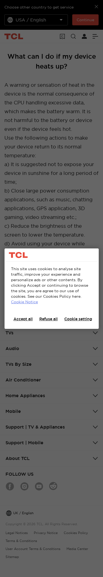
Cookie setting (78, 318)
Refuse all (48, 318)
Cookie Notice (24, 301)
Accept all (23, 318)
